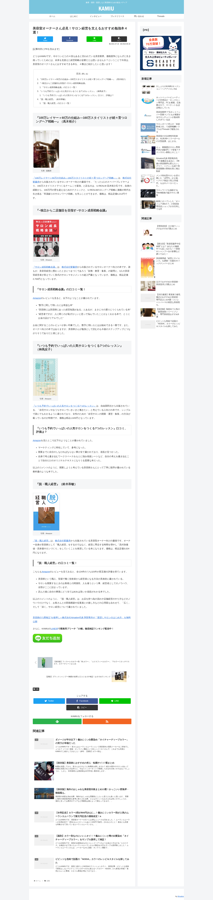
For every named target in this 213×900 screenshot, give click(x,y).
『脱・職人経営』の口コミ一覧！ (56, 103)
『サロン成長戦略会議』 (45, 267)
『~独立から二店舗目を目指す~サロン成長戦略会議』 (63, 83)
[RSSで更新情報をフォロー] (107, 721)
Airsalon (181, 896)
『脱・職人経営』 (42, 540)
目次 (78, 73)
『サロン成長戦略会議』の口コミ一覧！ (59, 87)
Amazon (37, 298)
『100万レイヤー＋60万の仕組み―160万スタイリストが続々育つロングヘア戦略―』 (75, 178)
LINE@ (54, 628)
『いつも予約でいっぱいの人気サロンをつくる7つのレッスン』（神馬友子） (73, 91)
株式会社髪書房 (69, 267)
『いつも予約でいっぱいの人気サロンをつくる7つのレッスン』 (64, 406)
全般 (37, 689)
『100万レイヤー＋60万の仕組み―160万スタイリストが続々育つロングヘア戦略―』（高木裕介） (83, 79)
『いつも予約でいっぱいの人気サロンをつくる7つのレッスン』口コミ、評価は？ (78, 95)
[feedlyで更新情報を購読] (57, 721)
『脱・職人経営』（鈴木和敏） (53, 99)
